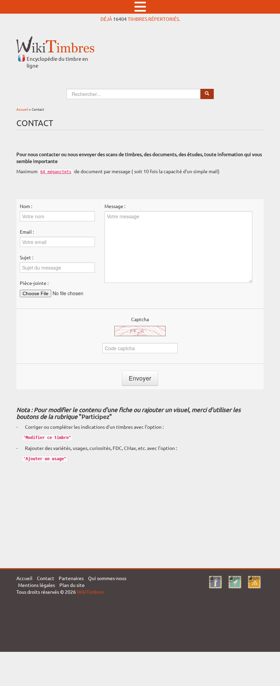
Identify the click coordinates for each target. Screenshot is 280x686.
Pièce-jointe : (34, 283)
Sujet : (26, 257)
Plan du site (72, 585)
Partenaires (71, 578)
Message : (114, 206)
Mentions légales (36, 585)
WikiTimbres (90, 592)
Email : (27, 232)
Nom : (26, 206)
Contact (45, 578)
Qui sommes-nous (107, 578)
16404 (120, 19)
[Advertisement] (140, 513)
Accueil (22, 109)
